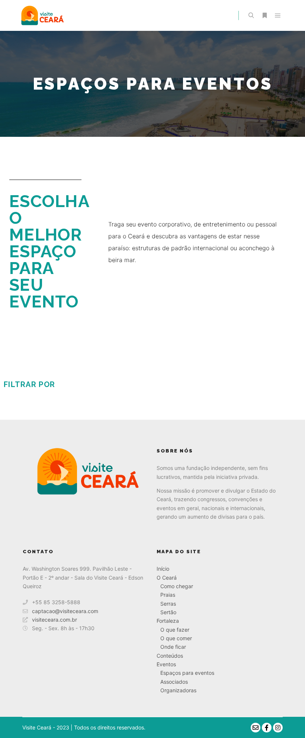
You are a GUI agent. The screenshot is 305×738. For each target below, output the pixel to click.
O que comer (176, 638)
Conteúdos (170, 655)
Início (163, 568)
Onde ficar (173, 647)
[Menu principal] (278, 15)
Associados (174, 682)
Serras (168, 603)
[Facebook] (267, 727)
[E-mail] (255, 727)
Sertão (168, 612)
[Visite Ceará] (41, 15)
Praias (167, 595)
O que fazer (174, 629)
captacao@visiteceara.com (65, 611)
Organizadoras (178, 690)
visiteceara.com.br (54, 619)
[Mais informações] (264, 15)
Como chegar (176, 586)
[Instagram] (278, 727)
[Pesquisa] (251, 15)
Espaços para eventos (187, 673)
